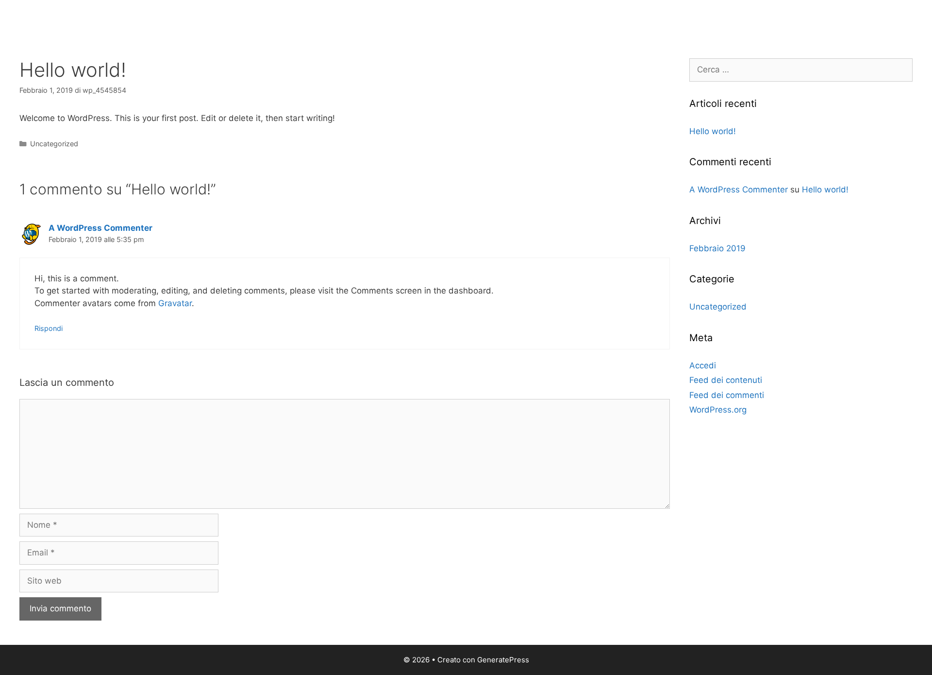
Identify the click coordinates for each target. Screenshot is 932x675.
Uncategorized (54, 143)
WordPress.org (718, 410)
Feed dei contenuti (725, 380)
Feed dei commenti (726, 395)
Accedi (702, 365)
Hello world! (712, 131)
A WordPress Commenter (100, 228)
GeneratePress (503, 659)
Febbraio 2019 (717, 248)
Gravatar (175, 303)
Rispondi (48, 328)
